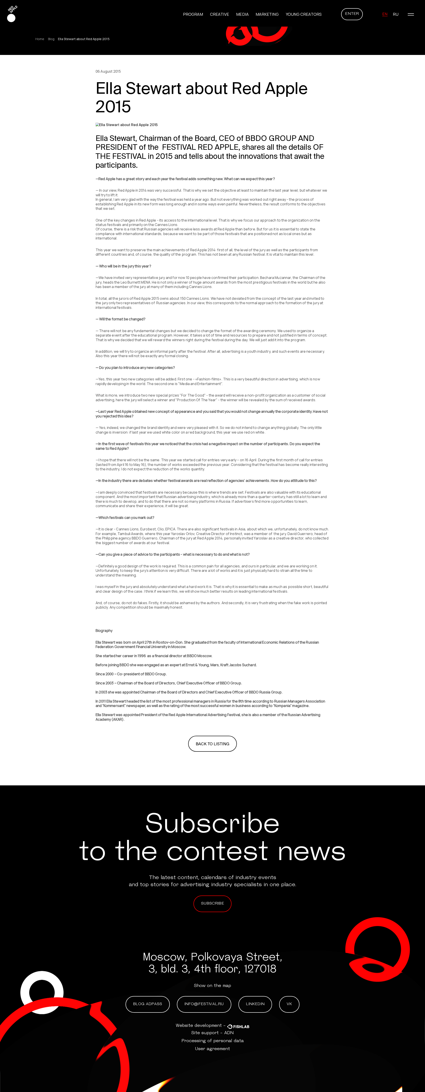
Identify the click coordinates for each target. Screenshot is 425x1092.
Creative (219, 14)
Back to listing (213, 744)
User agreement (212, 1049)
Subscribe (212, 904)
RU (395, 14)
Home (39, 39)
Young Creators (304, 14)
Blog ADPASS (147, 1004)
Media (242, 14)
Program (193, 14)
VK (289, 1004)
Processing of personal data (213, 1041)
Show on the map (212, 986)
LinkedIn (255, 1004)
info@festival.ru (204, 1004)
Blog (51, 39)
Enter (352, 14)
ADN (229, 1033)
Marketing (267, 14)
